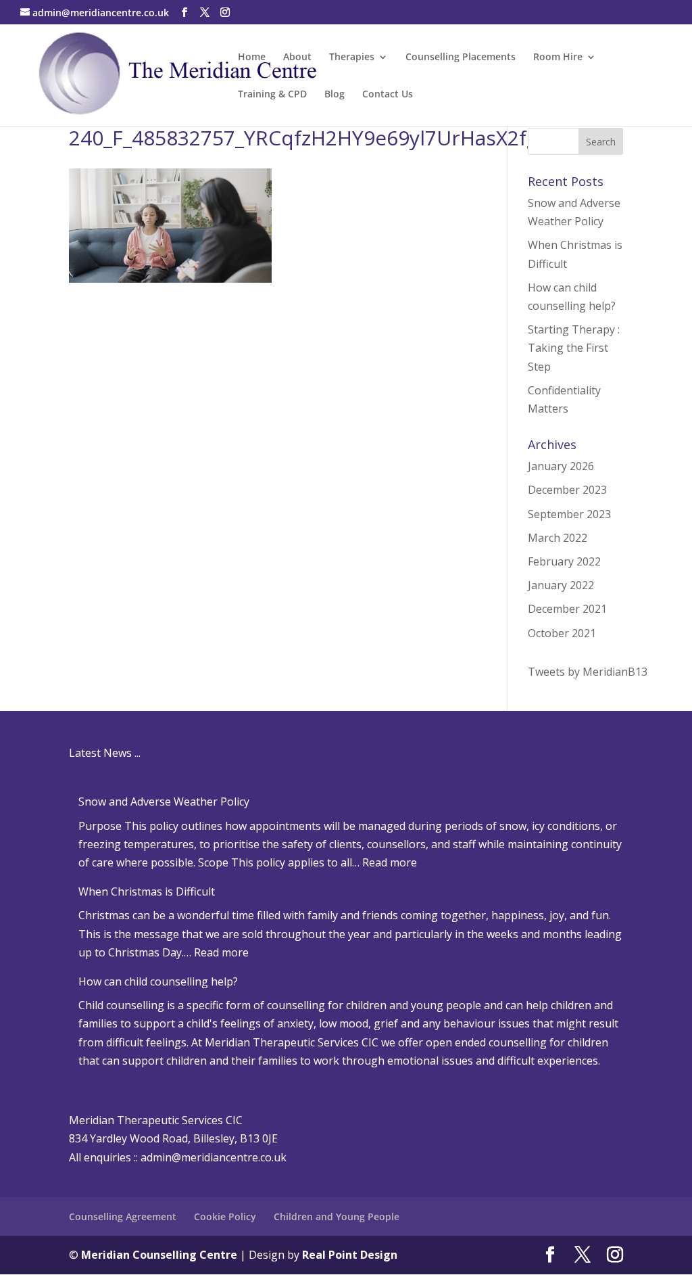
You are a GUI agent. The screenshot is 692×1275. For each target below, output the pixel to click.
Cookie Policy (225, 1216)
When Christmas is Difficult (146, 891)
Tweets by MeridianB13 (587, 671)
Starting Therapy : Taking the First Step (574, 347)
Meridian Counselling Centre (159, 1254)
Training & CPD (272, 94)
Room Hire (558, 57)
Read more (389, 862)
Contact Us (387, 94)
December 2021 (567, 608)
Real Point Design (349, 1254)
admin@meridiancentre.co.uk (214, 1157)
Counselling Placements (460, 57)
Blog (334, 94)
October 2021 (562, 633)
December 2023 (567, 489)
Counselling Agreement (122, 1216)
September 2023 (569, 514)
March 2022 (557, 537)
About (297, 57)
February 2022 (564, 561)
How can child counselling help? (158, 981)
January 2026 (561, 466)
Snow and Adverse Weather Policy (163, 801)
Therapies (351, 57)
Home (252, 57)
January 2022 (561, 585)
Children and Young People (336, 1216)
